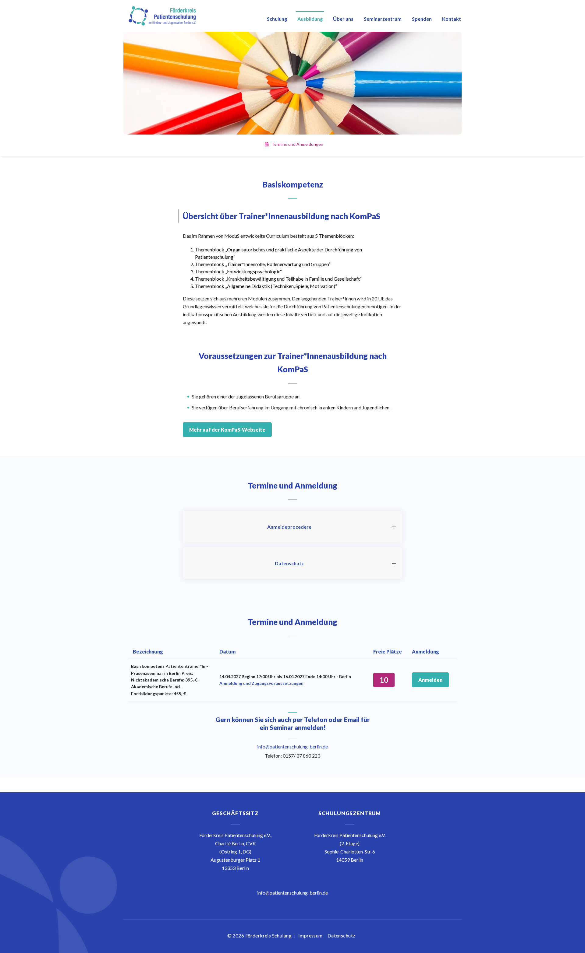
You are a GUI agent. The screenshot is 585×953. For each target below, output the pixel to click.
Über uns (343, 19)
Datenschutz (342, 935)
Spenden (422, 19)
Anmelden (430, 680)
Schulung (277, 19)
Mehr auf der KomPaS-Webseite (227, 430)
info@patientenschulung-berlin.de (292, 746)
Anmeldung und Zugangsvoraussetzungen (261, 683)
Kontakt (451, 19)
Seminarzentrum (383, 19)
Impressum (310, 935)
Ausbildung (310, 19)
